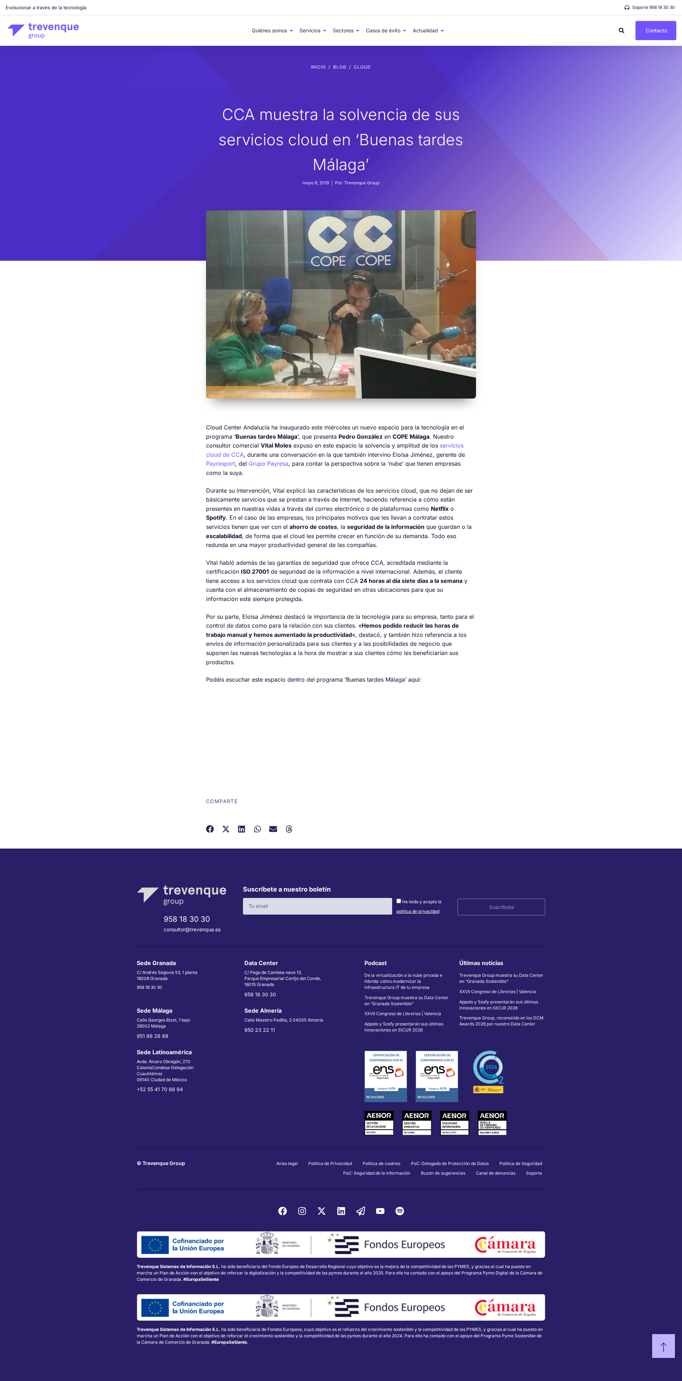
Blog (339, 67)
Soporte (534, 1173)
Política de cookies (381, 1163)
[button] (621, 30)
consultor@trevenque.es (192, 929)
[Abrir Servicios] (324, 30)
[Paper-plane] (360, 1211)
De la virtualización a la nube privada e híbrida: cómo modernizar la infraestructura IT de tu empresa (403, 981)
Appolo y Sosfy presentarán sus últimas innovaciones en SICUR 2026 (403, 1027)
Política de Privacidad (330, 1163)
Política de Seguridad (520, 1163)
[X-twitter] (321, 1211)
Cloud (362, 67)
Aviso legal (287, 1163)
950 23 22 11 (259, 1030)
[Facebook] (282, 1211)
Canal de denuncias (495, 1173)
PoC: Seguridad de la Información (376, 1173)
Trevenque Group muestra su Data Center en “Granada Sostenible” (406, 1000)
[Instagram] (302, 1211)
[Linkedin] (341, 1211)
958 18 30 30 (187, 919)
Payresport (220, 463)
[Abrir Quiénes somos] (291, 30)
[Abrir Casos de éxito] (404, 30)
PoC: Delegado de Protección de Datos (450, 1163)
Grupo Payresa (268, 463)
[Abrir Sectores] (357, 30)
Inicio (318, 67)
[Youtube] (380, 1211)
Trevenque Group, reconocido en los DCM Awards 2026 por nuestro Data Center (501, 1021)
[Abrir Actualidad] (442, 30)
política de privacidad (417, 911)
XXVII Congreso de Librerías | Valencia (402, 1013)
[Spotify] (399, 1211)
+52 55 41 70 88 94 (160, 1089)
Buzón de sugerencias (443, 1173)
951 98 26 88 (152, 1036)
